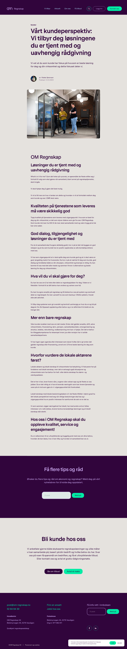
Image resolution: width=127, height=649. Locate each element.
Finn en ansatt (54, 605)
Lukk (112, 643)
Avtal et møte (73, 571)
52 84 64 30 (13, 609)
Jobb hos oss (53, 609)
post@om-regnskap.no (18, 605)
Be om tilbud (53, 571)
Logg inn (99, 9)
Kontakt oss (114, 9)
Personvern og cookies (32, 645)
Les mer (119, 642)
